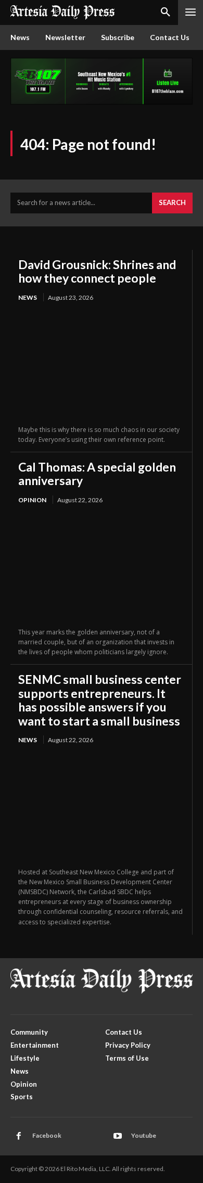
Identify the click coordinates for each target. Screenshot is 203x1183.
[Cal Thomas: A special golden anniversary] (101, 566)
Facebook (46, 1135)
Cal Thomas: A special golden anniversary (97, 474)
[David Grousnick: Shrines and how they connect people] (101, 364)
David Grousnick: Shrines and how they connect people (97, 271)
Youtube (143, 1135)
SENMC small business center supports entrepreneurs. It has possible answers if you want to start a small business (99, 700)
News (27, 297)
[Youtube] (117, 1136)
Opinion (32, 500)
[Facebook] (18, 1136)
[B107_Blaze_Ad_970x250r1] (101, 101)
